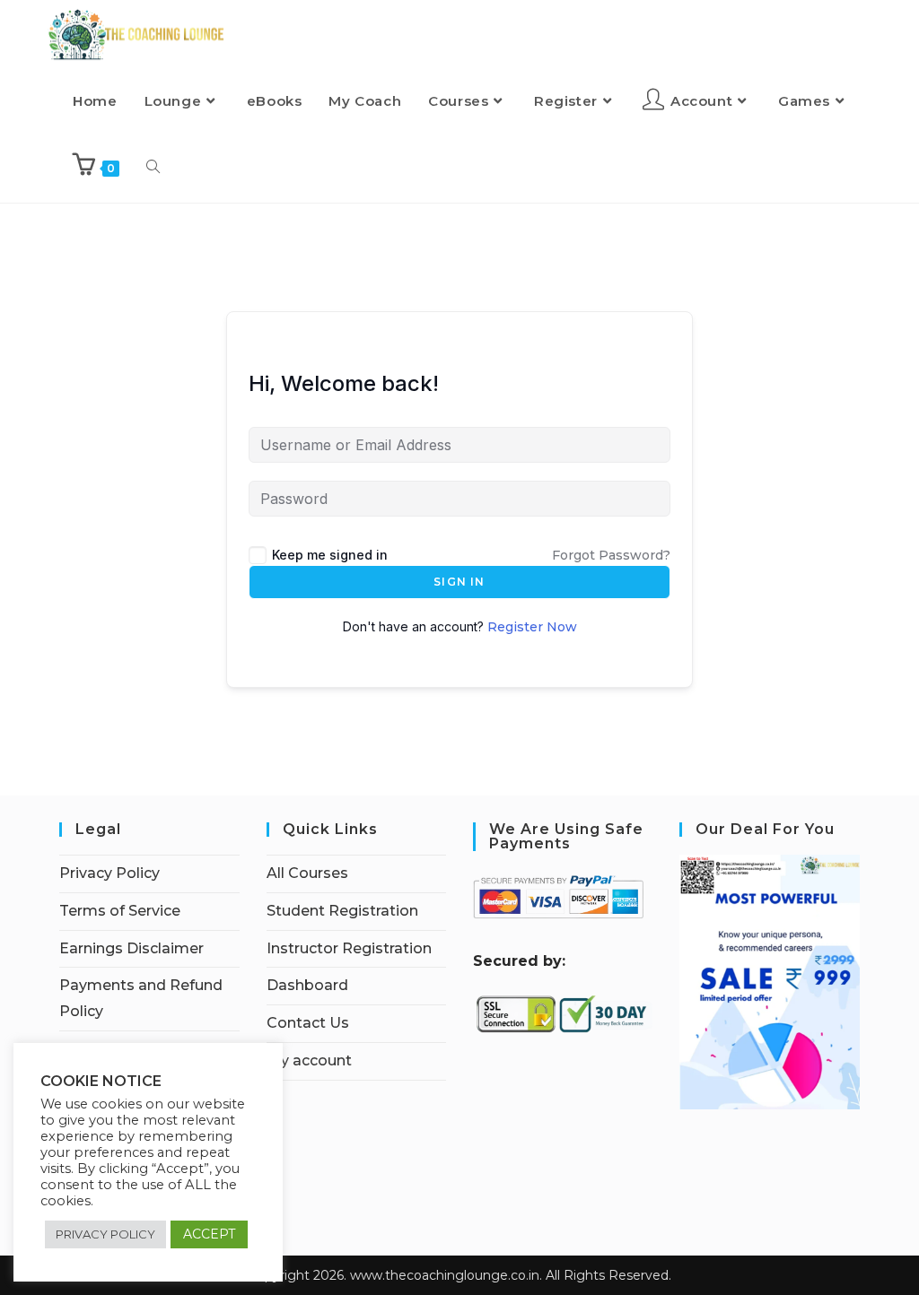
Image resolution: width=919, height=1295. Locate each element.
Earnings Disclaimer (131, 948)
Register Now (532, 627)
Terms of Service (119, 910)
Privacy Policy (109, 873)
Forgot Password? (611, 555)
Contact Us (308, 1022)
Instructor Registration (349, 948)
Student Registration (342, 910)
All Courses (307, 873)
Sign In (459, 581)
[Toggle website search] (153, 168)
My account (309, 1060)
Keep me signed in (330, 554)
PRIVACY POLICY (105, 1234)
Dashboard (307, 985)
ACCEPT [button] (209, 1234)
